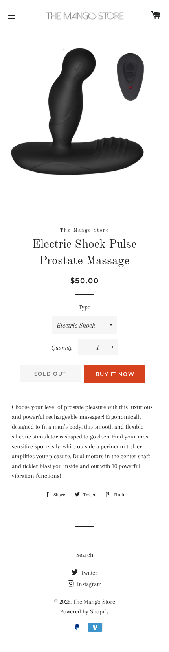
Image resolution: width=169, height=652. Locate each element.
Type (84, 307)
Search (84, 554)
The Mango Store (94, 601)
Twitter (88, 572)
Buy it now (115, 374)
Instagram (88, 584)
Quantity (62, 347)
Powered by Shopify (84, 611)
